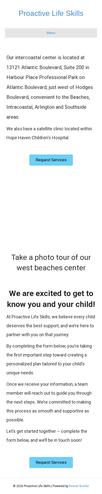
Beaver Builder (79, 486)
